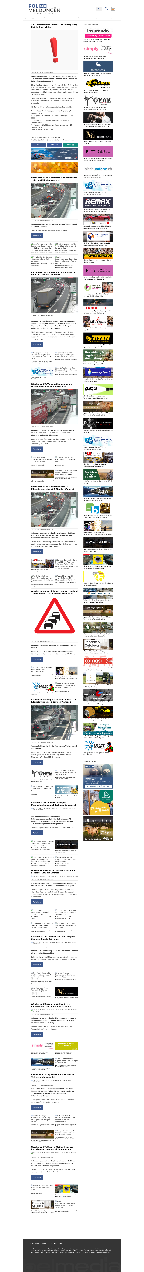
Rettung (96, 18)
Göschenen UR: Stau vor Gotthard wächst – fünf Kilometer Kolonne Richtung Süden (52, 1148)
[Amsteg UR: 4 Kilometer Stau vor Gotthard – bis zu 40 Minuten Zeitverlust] (54, 295)
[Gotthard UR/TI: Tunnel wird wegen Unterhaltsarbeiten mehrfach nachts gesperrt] (54, 809)
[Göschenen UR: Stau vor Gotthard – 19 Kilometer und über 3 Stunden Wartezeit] (54, 1010)
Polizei (84, 18)
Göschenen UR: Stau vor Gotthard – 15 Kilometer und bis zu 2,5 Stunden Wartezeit (52, 488)
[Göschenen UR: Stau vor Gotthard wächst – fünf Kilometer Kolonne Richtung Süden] (54, 1153)
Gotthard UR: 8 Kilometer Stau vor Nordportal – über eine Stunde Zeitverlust (54, 937)
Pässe (79, 18)
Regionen (33, 18)
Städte (45, 18)
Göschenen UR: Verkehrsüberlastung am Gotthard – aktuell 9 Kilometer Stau (51, 385)
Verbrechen (64, 18)
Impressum (34, 1243)
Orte (49, 18)
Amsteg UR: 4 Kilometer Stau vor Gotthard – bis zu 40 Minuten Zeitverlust (53, 273)
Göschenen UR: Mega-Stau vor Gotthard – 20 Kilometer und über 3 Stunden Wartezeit (53, 700)
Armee (101, 18)
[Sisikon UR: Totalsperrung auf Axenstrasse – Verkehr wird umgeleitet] (54, 1081)
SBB (76, 18)
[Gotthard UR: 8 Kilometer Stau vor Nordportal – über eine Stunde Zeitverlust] (54, 943)
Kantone (39, 18)
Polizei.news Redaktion (46, 72)
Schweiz (27, 18)
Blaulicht (110, 18)
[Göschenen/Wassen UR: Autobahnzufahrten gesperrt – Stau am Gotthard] (54, 876)
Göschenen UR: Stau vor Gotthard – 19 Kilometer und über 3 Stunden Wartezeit (51, 1005)
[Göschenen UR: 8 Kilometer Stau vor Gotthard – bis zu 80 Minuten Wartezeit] (54, 200)
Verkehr (71, 18)
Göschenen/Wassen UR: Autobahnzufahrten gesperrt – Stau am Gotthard (53, 871)
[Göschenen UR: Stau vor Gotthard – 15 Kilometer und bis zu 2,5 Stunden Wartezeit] (54, 509)
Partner (116, 18)
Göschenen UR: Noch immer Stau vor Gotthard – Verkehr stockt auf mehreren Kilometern (54, 592)
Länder (53, 18)
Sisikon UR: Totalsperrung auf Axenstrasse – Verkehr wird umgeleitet (53, 1076)
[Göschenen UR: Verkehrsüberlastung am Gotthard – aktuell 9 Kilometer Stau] (54, 406)
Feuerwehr (89, 18)
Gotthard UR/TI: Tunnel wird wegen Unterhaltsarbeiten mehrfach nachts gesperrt (53, 803)
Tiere (105, 18)
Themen (58, 18)
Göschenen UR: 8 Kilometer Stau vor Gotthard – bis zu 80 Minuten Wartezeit (54, 179)
